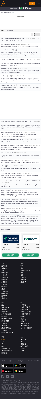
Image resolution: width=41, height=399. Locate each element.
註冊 (32, 3)
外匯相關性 (4, 279)
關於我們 (23, 348)
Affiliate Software (6, 351)
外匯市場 (4, 275)
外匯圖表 (23, 277)
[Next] (39, 34)
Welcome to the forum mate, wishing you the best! (14, 142)
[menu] (39, 3)
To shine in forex (5, 152)
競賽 (21, 275)
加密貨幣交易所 (6, 328)
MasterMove (10, 30)
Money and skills (5, 190)
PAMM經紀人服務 (6, 318)
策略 (21, 273)
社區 (21, 266)
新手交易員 (13, 44)
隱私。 (11, 361)
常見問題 (23, 339)
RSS (2, 346)
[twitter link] (7, 376)
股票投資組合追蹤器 (7, 332)
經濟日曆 (4, 266)
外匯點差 (23, 305)
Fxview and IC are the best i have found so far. (13, 41)
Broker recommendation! (7, 216)
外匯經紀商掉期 (25, 309)
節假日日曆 (4, 273)
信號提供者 (4, 312)
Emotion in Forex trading (7, 85)
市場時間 (4, 268)
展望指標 (23, 282)
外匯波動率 (4, 277)
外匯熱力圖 (4, 293)
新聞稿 (22, 316)
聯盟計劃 (4, 316)
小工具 (3, 339)
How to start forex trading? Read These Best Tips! (14, 121)
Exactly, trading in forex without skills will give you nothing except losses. (20, 162)
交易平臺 (4, 323)
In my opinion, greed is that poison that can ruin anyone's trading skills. (19, 46)
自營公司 (23, 321)
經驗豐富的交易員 (20, 216)
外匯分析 (4, 284)
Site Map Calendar (33, 360)
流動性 (3, 289)
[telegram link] (12, 376)
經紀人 (8, 166)
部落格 (22, 351)
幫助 (21, 341)
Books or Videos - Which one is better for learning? (14, 181)
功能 (2, 341)
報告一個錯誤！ (25, 346)
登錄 (25, 3)
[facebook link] (2, 376)
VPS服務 (4, 309)
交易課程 (4, 330)
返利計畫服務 (5, 321)
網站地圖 (20, 361)
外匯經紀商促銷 (25, 314)
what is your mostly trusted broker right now (12, 38)
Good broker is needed (7, 50)
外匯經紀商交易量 (25, 312)
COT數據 (4, 286)
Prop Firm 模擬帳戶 (26, 328)
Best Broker (4, 76)
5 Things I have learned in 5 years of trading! (12, 59)
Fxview (2, 166)
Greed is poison (5, 44)
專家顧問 (4, 325)
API (2, 344)
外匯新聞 (4, 282)
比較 (21, 330)
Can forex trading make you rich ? (9, 132)
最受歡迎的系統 (25, 270)
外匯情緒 (23, 279)
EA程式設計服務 (6, 314)
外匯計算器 (4, 291)
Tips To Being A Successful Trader (10, 145)
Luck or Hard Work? (6, 173)
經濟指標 (4, 296)
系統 (21, 268)
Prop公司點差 (24, 325)
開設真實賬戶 (10, 255)
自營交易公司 (5, 307)
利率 (2, 270)
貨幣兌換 (4, 298)
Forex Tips (3, 199)
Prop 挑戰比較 (24, 323)
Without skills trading (6, 160)
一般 (15, 50)
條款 (3, 361)
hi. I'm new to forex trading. (8, 139)
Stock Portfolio (5, 348)
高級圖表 (4, 353)
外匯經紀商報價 (25, 307)
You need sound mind (6, 68)
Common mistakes (6, 208)
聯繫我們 (23, 344)
